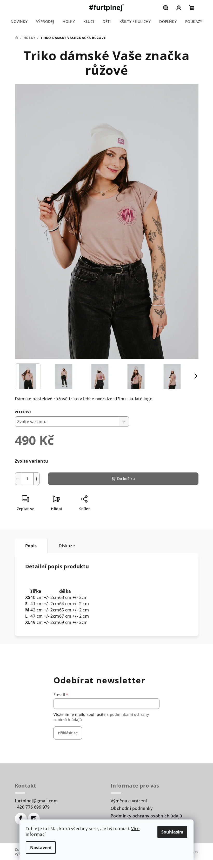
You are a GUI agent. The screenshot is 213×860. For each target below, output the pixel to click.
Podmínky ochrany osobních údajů (146, 816)
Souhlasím (172, 832)
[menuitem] (19, 22)
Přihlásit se (68, 732)
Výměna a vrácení (129, 801)
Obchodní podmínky (132, 808)
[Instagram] (34, 819)
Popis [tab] (31, 546)
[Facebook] (21, 819)
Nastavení (40, 847)
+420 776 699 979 (32, 807)
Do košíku (126, 478)
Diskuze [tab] (67, 546)
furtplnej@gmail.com (36, 801)
